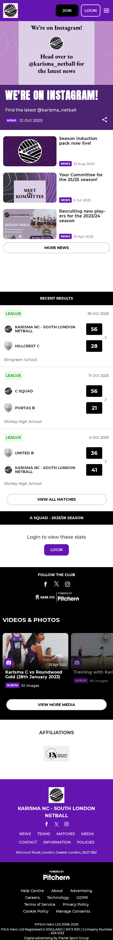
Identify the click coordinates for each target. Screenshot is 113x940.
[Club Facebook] (45, 585)
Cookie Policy (36, 911)
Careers (32, 897)
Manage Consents (73, 911)
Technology (58, 897)
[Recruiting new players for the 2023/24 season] (29, 224)
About (57, 890)
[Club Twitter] (56, 585)
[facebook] (46, 825)
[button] (104, 120)
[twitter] (56, 825)
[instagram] (66, 825)
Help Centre (32, 890)
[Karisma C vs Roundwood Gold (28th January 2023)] (35, 651)
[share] (104, 120)
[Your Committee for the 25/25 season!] (29, 188)
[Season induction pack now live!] (29, 151)
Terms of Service (39, 904)
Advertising (81, 890)
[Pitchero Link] (68, 599)
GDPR (82, 897)
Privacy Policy (76, 904)
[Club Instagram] (67, 585)
